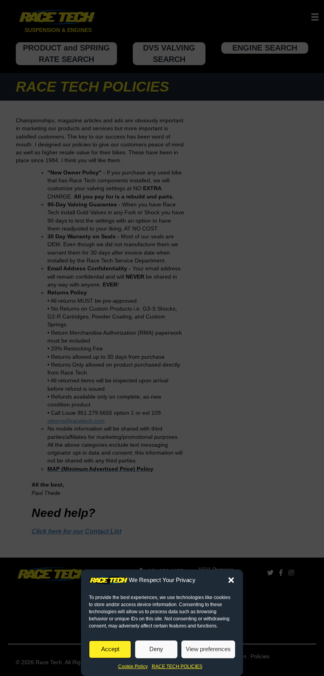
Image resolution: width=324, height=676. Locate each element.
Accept (110, 649)
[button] (231, 580)
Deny (156, 649)
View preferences (208, 649)
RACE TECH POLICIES (177, 666)
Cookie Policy (133, 666)
